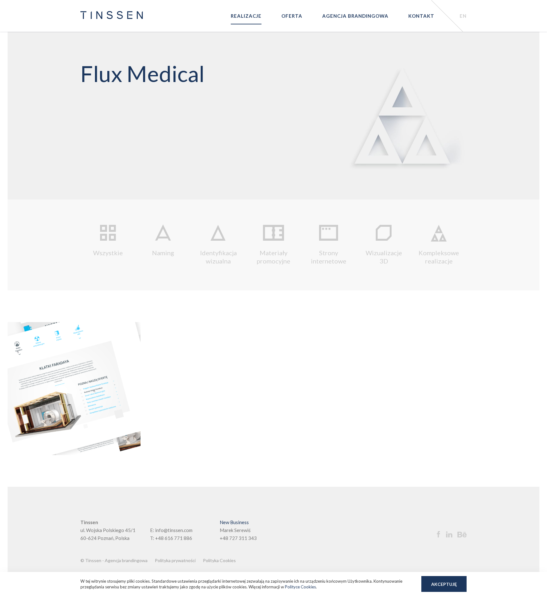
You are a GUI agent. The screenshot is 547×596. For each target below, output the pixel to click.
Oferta (291, 16)
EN (463, 16)
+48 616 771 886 (173, 538)
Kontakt (421, 16)
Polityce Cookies (300, 586)
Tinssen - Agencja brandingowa (116, 560)
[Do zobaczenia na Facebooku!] (435, 534)
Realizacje (246, 16)
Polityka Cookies (219, 560)
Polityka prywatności (175, 560)
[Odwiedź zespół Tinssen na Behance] (460, 535)
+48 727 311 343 (238, 538)
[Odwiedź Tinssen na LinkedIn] (447, 534)
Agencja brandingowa (355, 16)
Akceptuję (444, 584)
